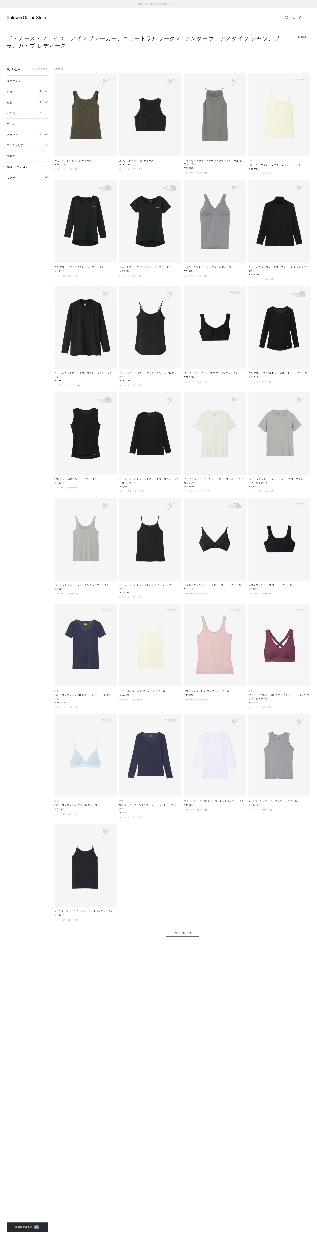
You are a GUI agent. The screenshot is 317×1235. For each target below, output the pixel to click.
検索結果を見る (26, 1227)
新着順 (302, 37)
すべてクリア (40, 69)
